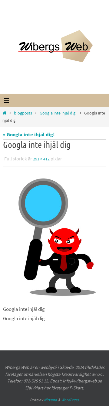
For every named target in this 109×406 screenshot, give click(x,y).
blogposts (23, 113)
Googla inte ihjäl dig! (58, 113)
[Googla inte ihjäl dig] (54, 236)
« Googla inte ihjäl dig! (29, 134)
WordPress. (70, 398)
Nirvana (50, 398)
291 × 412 (41, 158)
